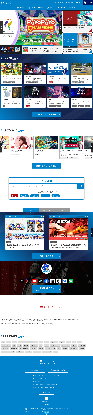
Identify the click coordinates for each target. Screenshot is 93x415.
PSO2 (59, 348)
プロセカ (74, 345)
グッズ (19, 345)
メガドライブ (5, 348)
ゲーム (22, 8)
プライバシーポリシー (40, 381)
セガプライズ (34, 345)
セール (14, 196)
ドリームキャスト (24, 348)
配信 (31, 210)
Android (35, 342)
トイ (4, 106)
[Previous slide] (1, 147)
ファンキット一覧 (47, 351)
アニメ (51, 8)
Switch (79, 342)
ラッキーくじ (82, 345)
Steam (68, 342)
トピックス (72, 8)
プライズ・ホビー (37, 8)
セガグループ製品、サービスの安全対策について (46, 384)
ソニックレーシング (50, 348)
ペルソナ (45, 196)
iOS (41, 342)
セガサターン (14, 348)
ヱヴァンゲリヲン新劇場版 (8, 351)
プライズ (26, 345)
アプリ (29, 342)
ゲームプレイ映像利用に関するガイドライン (45, 387)
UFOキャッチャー (55, 345)
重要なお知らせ (46, 307)
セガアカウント (73, 348)
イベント (87, 106)
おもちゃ (46, 345)
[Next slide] (60, 27)
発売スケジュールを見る (46, 166)
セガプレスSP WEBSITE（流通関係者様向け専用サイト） (57, 370)
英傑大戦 (35, 196)
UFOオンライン (65, 345)
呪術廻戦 (82, 348)
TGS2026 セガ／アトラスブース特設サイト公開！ (81, 102)
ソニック (41, 348)
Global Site (47, 392)
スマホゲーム (35, 82)
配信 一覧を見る (46, 256)
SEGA (8, 342)
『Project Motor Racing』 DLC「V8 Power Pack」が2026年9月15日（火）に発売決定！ (81, 79)
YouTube (9, 242)
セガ (3, 342)
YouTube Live (53, 242)
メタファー (33, 348)
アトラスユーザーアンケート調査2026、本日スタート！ (57, 79)
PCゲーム (5, 82)
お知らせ (51, 82)
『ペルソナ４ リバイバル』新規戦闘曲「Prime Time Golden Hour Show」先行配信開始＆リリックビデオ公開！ (12, 79)
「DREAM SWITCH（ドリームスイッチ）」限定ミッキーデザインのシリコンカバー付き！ (12, 102)
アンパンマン (37, 351)
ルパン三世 (28, 351)
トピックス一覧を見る (46, 114)
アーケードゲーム (6, 345)
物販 (14, 345)
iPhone (46, 342)
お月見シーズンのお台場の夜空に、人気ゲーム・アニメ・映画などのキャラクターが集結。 (35, 102)
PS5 (74, 342)
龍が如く (24, 196)
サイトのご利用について (40, 378)
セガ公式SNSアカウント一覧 (46, 289)
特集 (62, 210)
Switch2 (56, 196)
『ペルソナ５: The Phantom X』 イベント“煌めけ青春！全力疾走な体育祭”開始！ (35, 79)
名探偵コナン (20, 351)
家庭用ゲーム (12, 82)
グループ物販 (46, 210)
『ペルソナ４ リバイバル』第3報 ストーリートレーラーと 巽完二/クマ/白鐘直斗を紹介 (58, 102)
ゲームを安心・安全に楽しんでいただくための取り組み (47, 375)
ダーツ (62, 8)
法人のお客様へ (35, 370)
